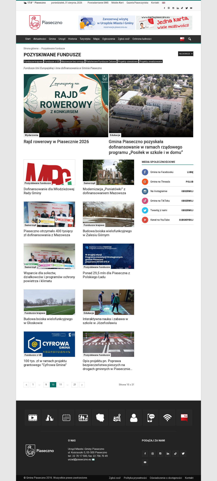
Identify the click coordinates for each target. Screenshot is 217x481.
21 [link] (75, 384)
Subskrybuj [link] (186, 220)
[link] (165, 8)
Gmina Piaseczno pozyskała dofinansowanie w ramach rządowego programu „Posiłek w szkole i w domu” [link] (146, 147)
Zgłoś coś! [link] (124, 38)
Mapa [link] (96, 38)
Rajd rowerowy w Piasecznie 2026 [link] (56, 141)
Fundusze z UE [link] (51, 61)
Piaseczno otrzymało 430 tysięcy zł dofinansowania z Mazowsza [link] (48, 233)
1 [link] (33, 384)
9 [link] (46, 384)
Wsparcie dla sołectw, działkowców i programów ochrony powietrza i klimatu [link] (49, 277)
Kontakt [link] (155, 2)
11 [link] (60, 384)
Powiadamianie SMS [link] (98, 2)
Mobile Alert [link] (118, 2)
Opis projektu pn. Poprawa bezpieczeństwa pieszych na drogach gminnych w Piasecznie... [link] (107, 365)
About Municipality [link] (163, 3)
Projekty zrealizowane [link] (151, 61)
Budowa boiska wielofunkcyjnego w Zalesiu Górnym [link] (107, 233)
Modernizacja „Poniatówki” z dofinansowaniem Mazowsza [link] (104, 191)
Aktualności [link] (39, 38)
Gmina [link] (52, 38)
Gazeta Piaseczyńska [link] (137, 2)
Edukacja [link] (115, 135)
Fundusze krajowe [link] (33, 61)
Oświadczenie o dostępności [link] (166, 477)
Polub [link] (189, 181)
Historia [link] (72, 38)
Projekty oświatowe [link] (128, 61)
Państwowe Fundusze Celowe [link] (101, 61)
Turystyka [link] (85, 38)
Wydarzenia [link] (31, 135)
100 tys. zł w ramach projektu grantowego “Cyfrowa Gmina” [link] (45, 363)
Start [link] (28, 38)
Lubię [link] (190, 172)
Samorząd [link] (89, 183)
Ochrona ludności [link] (141, 38)
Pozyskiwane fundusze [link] (38, 183)
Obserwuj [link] (187, 191)
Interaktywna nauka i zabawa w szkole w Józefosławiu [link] (105, 321)
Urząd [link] (62, 38)
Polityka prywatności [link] (135, 477)
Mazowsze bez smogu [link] (72, 61)
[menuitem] (99, 3)
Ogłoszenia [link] (108, 38)
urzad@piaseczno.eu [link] (79, 459)
